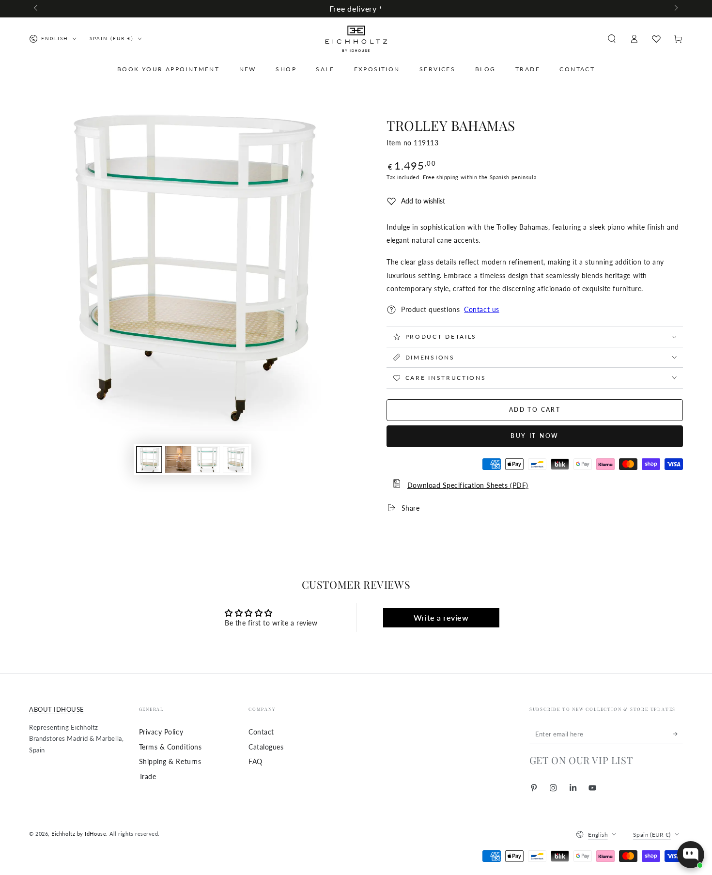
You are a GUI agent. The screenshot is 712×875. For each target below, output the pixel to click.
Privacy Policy (161, 732)
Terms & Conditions (170, 747)
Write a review (441, 617)
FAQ (255, 761)
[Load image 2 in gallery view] (178, 459)
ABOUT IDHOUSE (56, 709)
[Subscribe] (678, 734)
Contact (261, 732)
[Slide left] (36, 8)
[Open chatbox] (690, 854)
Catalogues (265, 747)
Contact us (481, 309)
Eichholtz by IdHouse (78, 833)
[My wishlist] (656, 38)
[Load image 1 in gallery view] (149, 459)
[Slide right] (675, 8)
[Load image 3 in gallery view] (207, 459)
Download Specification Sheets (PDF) (467, 485)
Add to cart (534, 409)
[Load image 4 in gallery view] (236, 459)
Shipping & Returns (170, 761)
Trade (147, 776)
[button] (611, 38)
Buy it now (535, 435)
